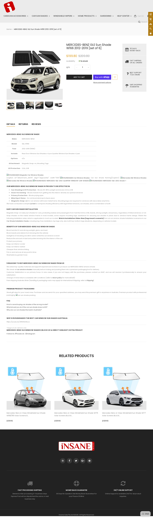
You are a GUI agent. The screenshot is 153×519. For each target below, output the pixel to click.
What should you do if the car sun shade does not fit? (27, 307)
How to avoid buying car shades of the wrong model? (27, 304)
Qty (68, 67)
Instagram (31, 334)
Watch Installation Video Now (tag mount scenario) (81, 218)
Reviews (36, 124)
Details (11, 124)
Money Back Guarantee (76, 490)
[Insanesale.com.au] (76, 446)
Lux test (32, 203)
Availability (70, 61)
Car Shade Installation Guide (18, 221)
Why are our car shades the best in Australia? (24, 310)
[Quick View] (36, 395)
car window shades (24, 269)
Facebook (20, 334)
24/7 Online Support (123, 490)
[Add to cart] (29, 395)
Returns (23, 124)
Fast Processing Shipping (30, 490)
